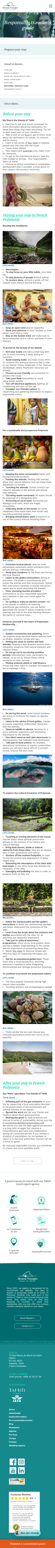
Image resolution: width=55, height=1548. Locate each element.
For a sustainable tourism (20, 1420)
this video (17, 951)
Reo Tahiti (33, 142)
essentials (28, 150)
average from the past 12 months (21, 1501)
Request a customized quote (27, 1543)
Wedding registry (17, 1445)
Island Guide (15, 1413)
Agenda (12, 1431)
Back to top (28, 1161)
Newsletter (14, 1427)
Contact (13, 1442)
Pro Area (13, 1435)
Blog (11, 1424)
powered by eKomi (27, 1527)
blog (27, 134)
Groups (12, 1438)
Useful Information (18, 1417)
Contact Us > (28, 1326)
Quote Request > (27, 1318)
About (12, 1409)
